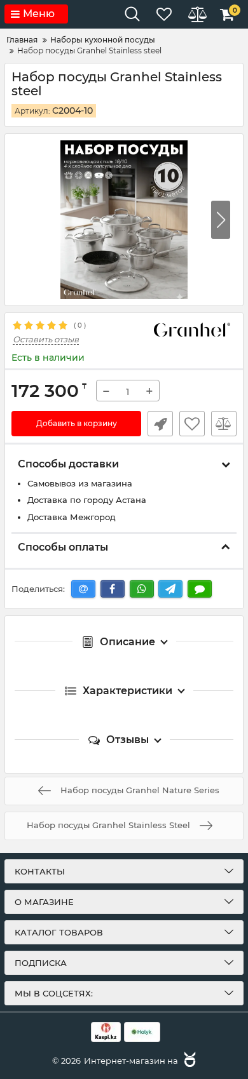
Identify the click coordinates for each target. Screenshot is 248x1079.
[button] (220, 220)
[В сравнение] (224, 423)
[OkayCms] (188, 1060)
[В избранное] (192, 423)
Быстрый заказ (160, 423)
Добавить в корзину (76, 423)
